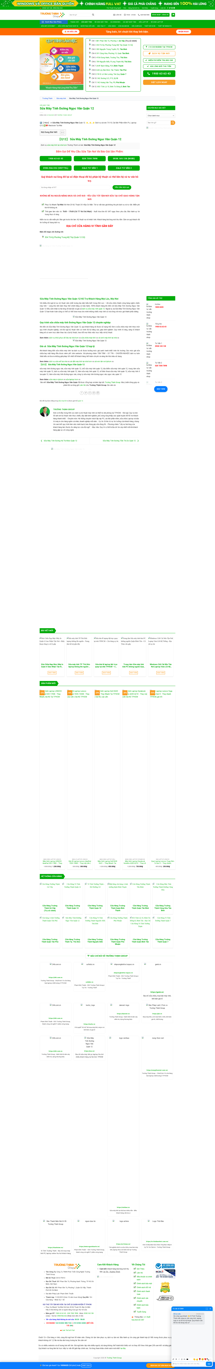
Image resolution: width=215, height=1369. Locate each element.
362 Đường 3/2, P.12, (107, 78)
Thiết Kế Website (165, 26)
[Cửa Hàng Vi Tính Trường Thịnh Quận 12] (64, 262)
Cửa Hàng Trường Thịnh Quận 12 (72, 907)
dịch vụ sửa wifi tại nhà (58, 361)
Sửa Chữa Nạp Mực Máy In (68, 26)
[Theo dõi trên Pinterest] (172, 8)
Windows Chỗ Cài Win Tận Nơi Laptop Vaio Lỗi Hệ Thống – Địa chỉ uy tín (161, 665)
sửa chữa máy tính (88, 338)
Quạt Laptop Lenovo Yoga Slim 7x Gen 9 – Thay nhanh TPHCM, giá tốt (162, 862)
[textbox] (188, 1364)
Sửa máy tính (86, 22)
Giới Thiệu (140, 1269)
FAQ (124, 8)
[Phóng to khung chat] (207, 1308)
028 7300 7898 (72, 1313)
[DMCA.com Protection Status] (165, 1287)
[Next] (135, 531)
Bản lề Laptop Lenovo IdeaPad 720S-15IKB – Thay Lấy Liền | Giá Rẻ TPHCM (80, 862)
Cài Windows (115, 22)
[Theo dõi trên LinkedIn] (174, 8)
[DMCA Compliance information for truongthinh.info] (165, 1298)
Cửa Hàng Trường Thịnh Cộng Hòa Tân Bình (162, 908)
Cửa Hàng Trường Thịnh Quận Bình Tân (140, 940)
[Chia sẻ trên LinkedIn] (98, 393)
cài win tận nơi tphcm (103, 361)
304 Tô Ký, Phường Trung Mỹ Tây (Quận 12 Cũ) (114, 45)
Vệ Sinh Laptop (157, 22)
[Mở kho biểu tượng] (210, 1359)
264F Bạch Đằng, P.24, (109, 66)
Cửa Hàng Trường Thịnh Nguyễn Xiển (95, 940)
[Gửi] (93, 15)
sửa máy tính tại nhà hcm (57, 145)
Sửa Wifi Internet (48, 26)
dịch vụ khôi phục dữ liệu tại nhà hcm (63, 338)
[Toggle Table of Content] (60, 132)
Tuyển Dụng (154, 8)
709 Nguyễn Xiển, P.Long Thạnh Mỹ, (113, 62)
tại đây (123, 1348)
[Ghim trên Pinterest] (94, 393)
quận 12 (80, 401)
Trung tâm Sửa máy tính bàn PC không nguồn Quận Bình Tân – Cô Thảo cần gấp (133, 665)
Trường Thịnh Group (64, 115)
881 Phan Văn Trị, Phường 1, (110, 41)
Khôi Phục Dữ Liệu (88, 26)
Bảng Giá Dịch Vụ (133, 8)
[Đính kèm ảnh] (173, 1359)
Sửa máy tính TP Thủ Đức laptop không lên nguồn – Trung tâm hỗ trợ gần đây (79, 665)
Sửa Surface (137, 26)
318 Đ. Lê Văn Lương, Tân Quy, (111, 74)
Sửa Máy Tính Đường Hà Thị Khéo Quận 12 (60, 441)
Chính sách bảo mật (144, 1283)
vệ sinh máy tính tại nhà (107, 338)
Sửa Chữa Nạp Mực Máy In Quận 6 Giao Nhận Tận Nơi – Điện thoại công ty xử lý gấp (52, 665)
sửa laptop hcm (72, 379)
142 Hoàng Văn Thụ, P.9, (111, 82)
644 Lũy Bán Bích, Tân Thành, (111, 70)
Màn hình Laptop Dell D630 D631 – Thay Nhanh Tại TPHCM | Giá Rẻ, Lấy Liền (107, 862)
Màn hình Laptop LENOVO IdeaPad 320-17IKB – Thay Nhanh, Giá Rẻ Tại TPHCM (52, 862)
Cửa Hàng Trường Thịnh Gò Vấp (49, 907)
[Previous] (45, 531)
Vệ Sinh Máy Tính (101, 22)
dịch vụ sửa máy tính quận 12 (93, 309)
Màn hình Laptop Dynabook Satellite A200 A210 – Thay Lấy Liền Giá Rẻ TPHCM (135, 862)
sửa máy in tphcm (56, 379)
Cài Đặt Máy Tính (129, 22)
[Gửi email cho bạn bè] (90, 393)
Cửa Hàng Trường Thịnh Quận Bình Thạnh (117, 908)
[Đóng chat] (210, 1308)
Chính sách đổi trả (144, 1287)
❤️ (205, 1359)
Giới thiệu (145, 8)
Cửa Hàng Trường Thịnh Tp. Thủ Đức (72, 940)
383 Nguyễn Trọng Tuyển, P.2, (111, 49)
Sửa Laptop (143, 22)
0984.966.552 (58, 8)
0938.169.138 (47, 8)
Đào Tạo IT (101, 26)
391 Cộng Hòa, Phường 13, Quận (112, 53)
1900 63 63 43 (61, 1313)
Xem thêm (161, 389)
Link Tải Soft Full (68, 1330)
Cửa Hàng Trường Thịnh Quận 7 (162, 940)
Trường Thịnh (47, 98)
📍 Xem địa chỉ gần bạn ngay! (160, 1365)
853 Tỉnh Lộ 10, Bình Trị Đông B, (113, 87)
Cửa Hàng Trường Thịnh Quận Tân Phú (50, 940)
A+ (185, 1359)
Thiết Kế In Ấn (149, 26)
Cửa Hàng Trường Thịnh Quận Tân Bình (140, 907)
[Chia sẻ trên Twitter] (86, 393)
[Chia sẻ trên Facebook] (82, 393)
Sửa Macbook (123, 26)
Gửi (209, 1364)
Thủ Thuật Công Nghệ (113, 8)
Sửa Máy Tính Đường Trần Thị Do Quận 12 (119, 441)
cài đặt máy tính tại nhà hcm (81, 361)
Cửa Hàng (112, 26)
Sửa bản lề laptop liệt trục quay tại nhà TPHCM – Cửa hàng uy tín (106, 665)
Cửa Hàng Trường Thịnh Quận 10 (95, 907)
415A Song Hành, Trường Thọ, (111, 57)
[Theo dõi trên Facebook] (167, 8)
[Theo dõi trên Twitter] (170, 8)
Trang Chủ (74, 22)
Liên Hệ (163, 8)
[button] (160, 15)
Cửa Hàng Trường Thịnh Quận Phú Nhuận (117, 941)
